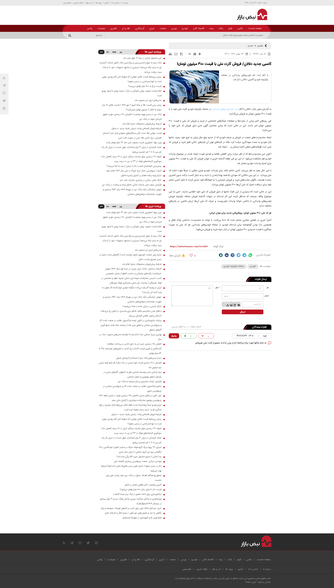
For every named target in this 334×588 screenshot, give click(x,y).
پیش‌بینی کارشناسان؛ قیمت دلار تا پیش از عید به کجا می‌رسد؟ (134, 166)
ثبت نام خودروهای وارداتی (225, 109)
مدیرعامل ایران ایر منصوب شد (148, 100)
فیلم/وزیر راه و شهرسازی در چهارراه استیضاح (142, 518)
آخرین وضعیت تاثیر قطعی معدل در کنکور (143, 485)
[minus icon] (189, 54)
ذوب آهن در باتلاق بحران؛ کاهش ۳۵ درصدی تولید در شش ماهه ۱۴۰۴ (130, 396)
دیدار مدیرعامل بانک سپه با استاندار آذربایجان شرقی (138, 358)
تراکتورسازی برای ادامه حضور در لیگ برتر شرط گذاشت (137, 494)
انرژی (151, 28)
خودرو (185, 28)
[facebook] (232, 255)
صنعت (163, 28)
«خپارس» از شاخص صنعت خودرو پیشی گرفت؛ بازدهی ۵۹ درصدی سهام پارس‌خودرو (231, 35)
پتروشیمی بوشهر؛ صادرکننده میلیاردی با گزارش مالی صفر (136, 400)
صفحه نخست (255, 28)
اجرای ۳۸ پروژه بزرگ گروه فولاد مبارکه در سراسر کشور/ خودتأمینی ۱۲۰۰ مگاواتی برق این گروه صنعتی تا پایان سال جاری (130, 449)
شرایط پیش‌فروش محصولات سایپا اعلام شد (141, 124)
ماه (107, 52)
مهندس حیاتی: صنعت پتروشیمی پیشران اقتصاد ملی (137, 461)
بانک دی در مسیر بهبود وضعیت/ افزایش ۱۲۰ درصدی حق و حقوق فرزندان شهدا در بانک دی (132, 117)
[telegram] (4, 85)
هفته (114, 52)
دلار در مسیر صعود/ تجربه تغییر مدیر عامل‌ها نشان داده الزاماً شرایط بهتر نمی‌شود (131, 468)
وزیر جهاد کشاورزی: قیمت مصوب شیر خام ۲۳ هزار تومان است (133, 143)
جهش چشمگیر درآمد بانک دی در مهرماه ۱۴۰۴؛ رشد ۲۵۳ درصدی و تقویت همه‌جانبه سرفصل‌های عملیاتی (132, 192)
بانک (221, 28)
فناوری (113, 28)
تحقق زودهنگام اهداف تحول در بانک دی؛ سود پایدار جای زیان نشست (133, 478)
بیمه (211, 28)
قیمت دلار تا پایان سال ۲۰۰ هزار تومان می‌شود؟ (140, 489)
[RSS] (4, 78)
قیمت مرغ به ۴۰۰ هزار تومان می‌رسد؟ (144, 86)
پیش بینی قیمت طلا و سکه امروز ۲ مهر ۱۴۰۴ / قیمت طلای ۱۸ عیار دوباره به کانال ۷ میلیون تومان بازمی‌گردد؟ (131, 107)
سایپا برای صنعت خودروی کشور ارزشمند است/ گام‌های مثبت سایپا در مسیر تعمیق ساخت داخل (130, 257)
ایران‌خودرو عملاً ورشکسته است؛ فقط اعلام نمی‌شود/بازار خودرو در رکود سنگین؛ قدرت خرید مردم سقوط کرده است (130, 407)
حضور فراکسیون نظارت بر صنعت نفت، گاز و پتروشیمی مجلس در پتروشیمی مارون (132, 388)
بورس (174, 28)
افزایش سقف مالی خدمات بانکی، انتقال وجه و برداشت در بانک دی (131, 185)
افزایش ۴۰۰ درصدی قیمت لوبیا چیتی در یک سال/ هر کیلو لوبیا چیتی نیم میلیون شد (130, 365)
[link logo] (250, 14)
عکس (240, 28)
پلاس (89, 28)
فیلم (230, 28)
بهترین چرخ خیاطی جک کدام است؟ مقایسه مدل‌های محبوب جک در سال (130, 337)
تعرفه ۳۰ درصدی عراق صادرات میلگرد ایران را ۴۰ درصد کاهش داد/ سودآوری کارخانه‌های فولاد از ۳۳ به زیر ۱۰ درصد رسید (131, 159)
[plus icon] (199, 54)
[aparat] (4, 108)
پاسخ (174, 336)
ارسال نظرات (261, 279)
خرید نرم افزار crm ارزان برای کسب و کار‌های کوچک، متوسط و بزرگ (131, 508)
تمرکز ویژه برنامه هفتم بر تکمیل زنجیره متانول (141, 175)
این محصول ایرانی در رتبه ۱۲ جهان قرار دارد (142, 58)
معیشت (101, 28)
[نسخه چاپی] (170, 54)
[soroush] (221, 255)
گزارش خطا (175, 256)
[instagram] (4, 93)
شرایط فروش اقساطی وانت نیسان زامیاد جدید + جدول (136, 128)
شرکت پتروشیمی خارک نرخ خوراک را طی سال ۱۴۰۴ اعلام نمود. (133, 171)
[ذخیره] (181, 54)
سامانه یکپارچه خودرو (234, 266)
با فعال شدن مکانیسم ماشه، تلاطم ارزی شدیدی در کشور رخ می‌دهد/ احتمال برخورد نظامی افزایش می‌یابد (131, 313)
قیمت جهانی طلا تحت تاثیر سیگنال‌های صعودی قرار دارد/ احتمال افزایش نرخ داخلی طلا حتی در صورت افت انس (132, 135)
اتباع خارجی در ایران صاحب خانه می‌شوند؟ (142, 306)
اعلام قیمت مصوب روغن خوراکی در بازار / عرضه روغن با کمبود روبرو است (131, 93)
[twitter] (238, 255)
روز (121, 52)
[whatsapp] (250, 255)
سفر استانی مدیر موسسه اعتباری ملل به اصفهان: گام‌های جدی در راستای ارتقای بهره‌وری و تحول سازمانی (132, 374)
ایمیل (267, 295)
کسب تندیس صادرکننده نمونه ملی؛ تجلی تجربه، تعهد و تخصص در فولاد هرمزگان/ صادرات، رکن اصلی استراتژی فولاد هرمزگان (131, 280)
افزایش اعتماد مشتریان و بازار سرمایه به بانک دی (139, 381)
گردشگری (139, 28)
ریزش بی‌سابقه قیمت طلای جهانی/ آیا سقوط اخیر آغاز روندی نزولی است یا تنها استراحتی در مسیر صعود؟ (131, 79)
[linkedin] (227, 255)
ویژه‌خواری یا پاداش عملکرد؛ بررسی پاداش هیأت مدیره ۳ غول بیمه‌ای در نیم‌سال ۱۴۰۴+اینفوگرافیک (130, 501)
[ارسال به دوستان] (175, 54)
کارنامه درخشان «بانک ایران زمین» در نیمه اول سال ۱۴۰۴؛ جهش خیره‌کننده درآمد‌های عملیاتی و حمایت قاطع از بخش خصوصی (133, 271)
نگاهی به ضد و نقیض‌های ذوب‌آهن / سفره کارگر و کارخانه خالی (133, 513)
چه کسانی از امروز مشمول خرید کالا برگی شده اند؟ (139, 457)
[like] (191, 255)
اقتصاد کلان (198, 28)
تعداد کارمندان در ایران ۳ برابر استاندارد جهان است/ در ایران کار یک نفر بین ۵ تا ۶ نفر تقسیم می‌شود (131, 149)
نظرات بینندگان (259, 327)
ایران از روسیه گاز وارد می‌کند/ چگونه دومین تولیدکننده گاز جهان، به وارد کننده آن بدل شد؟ (131, 290)
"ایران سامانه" (251, 582)
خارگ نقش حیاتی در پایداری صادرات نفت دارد (140, 180)
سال (101, 52)
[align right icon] (194, 54)
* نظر (217, 287)
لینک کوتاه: (218, 247)
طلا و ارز (126, 28)
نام (268, 287)
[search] (70, 35)
